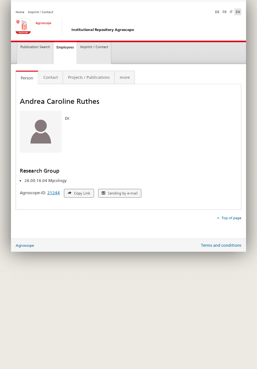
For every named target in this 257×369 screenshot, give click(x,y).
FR (225, 12)
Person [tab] (27, 77)
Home (20, 12)
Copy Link (81, 193)
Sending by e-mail (122, 193)
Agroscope (25, 245)
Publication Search (35, 47)
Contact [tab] (50, 77)
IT (231, 12)
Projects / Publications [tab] (89, 77)
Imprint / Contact (40, 12)
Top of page (231, 218)
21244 (53, 192)
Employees (65, 47)
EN (238, 12)
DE (218, 11)
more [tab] (125, 77)
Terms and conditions (221, 245)
